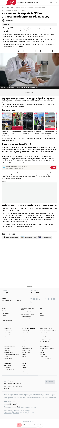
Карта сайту (42, 315)
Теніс (23, 369)
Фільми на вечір (26, 352)
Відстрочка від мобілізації (46, 338)
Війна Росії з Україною (28, 328)
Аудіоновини (7, 338)
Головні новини (8, 330)
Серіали (24, 356)
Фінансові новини (8, 352)
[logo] (11, 3)
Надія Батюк (9, 20)
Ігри (37, 2)
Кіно (23, 346)
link (31, 299)
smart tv (24, 412)
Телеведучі (4, 315)
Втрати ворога (25, 342)
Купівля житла (7, 367)
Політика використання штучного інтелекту (28, 309)
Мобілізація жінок (44, 334)
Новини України (30, 2)
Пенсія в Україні (8, 358)
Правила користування (7, 320)
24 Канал (4, 7)
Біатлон (24, 371)
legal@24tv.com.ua (21, 406)
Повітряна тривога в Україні (29, 336)
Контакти (42, 306)
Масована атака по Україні (28, 338)
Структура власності (44, 310)
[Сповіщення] (56, 3)
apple (15, 412)
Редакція (4, 308)
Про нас (4, 306)
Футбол (24, 367)
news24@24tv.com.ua (8, 293)
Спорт (24, 363)
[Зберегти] (52, 51)
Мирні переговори (26, 334)
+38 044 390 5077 (35, 293)
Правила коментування (26, 316)
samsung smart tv (32, 412)
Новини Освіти (44, 346)
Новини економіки (9, 346)
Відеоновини (7, 336)
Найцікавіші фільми (27, 348)
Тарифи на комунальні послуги (11, 354)
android (8, 412)
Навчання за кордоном (45, 358)
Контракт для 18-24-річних (46, 336)
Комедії (24, 354)
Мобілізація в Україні (46, 328)
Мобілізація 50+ (44, 332)
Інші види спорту (26, 373)
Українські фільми (26, 350)
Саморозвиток (43, 356)
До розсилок (49, 381)
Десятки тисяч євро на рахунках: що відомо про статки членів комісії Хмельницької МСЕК (28, 139)
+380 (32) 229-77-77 (12, 404)
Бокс (23, 365)
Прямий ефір (7, 334)
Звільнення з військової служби (48, 330)
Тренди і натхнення (9, 369)
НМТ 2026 (42, 354)
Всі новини (20, 2)
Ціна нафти (7, 348)
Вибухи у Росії (25, 340)
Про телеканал (5, 313)
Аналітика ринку (8, 365)
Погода (6, 340)
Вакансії (41, 308)
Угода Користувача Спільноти (27, 314)
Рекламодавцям (5, 318)
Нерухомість (8, 363)
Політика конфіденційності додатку (29, 311)
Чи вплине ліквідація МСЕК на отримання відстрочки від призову (30, 7)
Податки (6, 356)
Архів (41, 313)
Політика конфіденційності (27, 306)
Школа (42, 352)
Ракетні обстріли (26, 330)
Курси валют (7, 350)
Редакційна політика (6, 310)
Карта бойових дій (26, 332)
